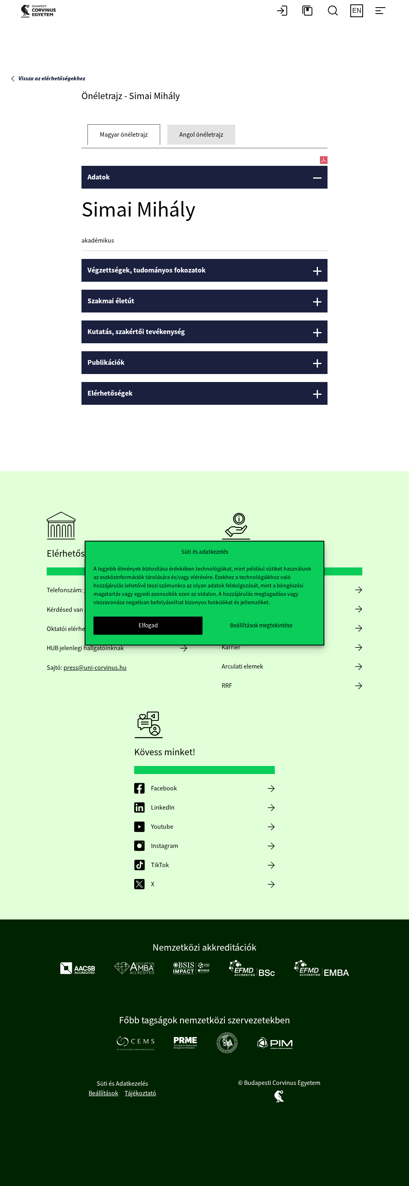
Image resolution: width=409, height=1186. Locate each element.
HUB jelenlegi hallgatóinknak (85, 648)
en (356, 10)
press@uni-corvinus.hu (95, 668)
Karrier (231, 647)
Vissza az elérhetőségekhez (51, 79)
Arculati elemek (242, 667)
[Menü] (380, 11)
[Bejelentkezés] (282, 11)
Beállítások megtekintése (261, 625)
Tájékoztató (140, 1093)
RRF (227, 686)
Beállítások (103, 1093)
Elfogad (148, 625)
